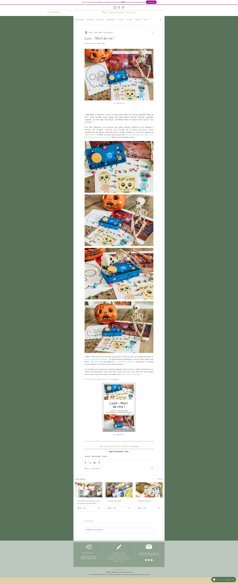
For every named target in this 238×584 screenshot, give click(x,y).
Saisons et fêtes (96, 456)
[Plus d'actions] (152, 32)
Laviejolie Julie (119, 569)
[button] (160, 19)
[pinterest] (152, 560)
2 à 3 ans (120, 19)
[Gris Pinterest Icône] (123, 8)
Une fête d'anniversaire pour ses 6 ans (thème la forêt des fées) (89, 502)
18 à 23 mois (110, 19)
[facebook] (146, 560)
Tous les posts (79, 19)
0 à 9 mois (90, 19)
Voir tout (160, 479)
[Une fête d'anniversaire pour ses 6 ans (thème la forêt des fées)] (88, 489)
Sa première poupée (114, 501)
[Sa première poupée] (119, 489)
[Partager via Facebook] (85, 463)
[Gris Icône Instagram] (115, 8)
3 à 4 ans (129, 19)
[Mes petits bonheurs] (149, 489)
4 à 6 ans (138, 19)
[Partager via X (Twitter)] (90, 463)
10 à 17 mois (100, 19)
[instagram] (149, 560)
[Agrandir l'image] (119, 167)
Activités (87, 456)
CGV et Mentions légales (149, 553)
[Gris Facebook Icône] (119, 8)
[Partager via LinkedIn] (94, 463)
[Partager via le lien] (99, 463)
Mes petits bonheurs (144, 501)
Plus (145, 19)
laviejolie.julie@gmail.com (149, 555)
